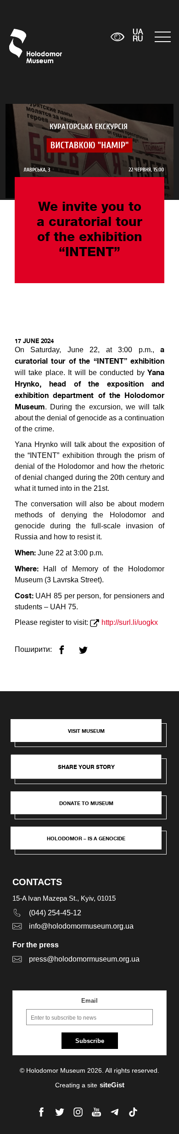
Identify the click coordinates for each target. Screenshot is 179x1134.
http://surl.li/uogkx (129, 622)
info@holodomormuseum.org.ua (81, 926)
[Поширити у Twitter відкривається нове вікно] (89, 646)
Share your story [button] (86, 766)
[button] (91, 735)
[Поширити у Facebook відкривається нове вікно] (67, 646)
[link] (91, 807)
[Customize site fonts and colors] (117, 37)
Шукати (75, 36)
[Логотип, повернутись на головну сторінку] (26, 46)
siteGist (112, 1085)
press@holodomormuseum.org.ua (84, 959)
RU (138, 39)
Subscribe (89, 1040)
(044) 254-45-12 (55, 913)
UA (138, 32)
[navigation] (162, 37)
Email (89, 1000)
